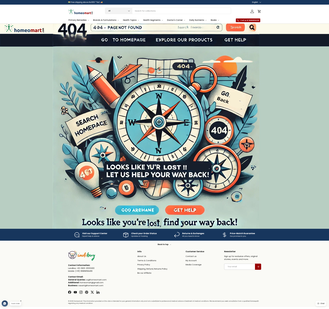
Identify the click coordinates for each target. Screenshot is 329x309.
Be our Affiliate (144, 273)
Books (214, 20)
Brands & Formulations (104, 20)
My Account (191, 260)
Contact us (191, 256)
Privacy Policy (143, 264)
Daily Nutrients (196, 20)
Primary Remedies (77, 20)
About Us (141, 256)
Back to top (163, 244)
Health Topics (130, 20)
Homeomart (78, 301)
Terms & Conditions (146, 260)
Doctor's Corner (175, 20)
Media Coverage (194, 264)
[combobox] (168, 11)
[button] (259, 11)
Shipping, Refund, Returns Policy (152, 268)
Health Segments (152, 20)
